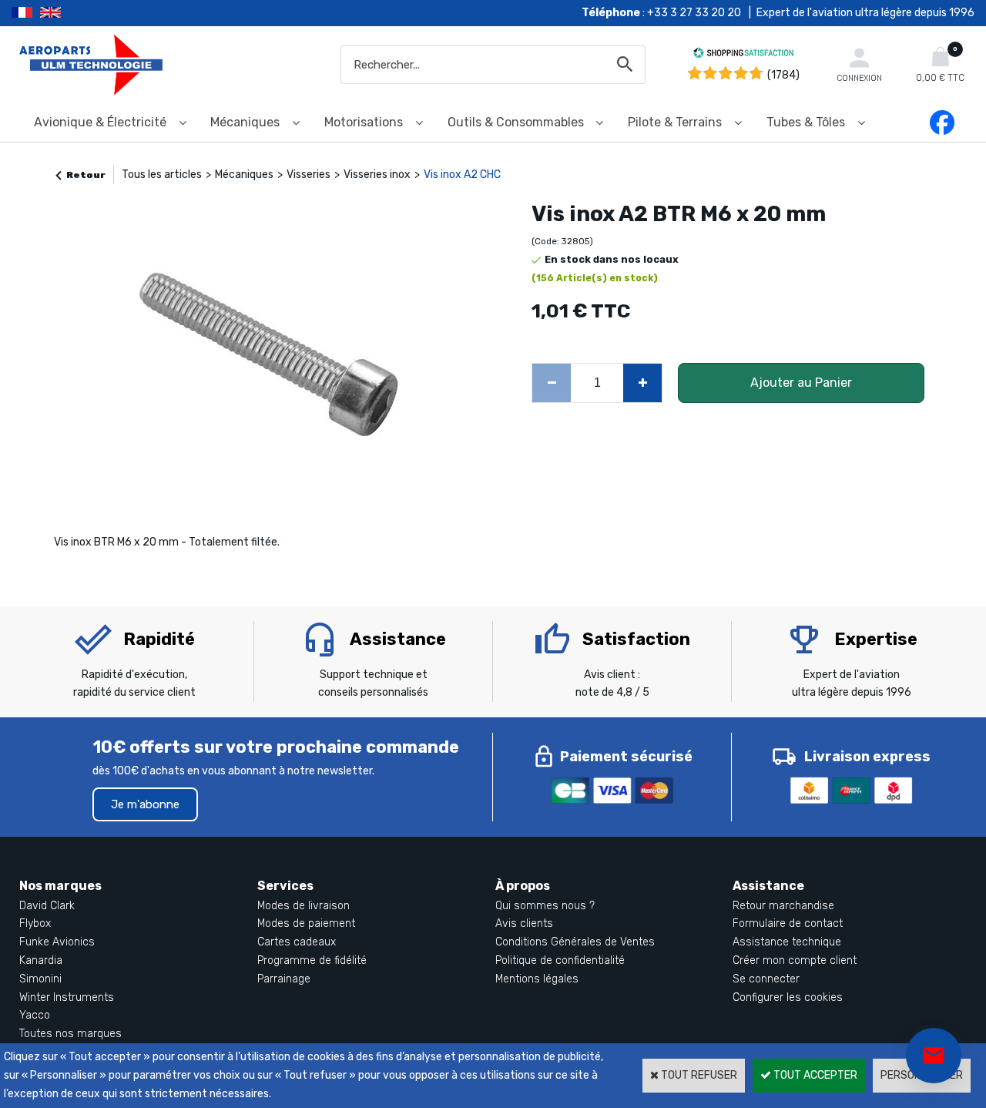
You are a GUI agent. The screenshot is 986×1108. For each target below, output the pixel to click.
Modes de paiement (306, 923)
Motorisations (363, 122)
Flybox (35, 923)
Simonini (40, 978)
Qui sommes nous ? (545, 905)
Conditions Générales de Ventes (575, 942)
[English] (69, 13)
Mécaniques (245, 122)
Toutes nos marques (70, 1033)
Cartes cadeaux (296, 942)
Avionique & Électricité (100, 122)
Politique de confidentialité (560, 960)
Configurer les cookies (788, 997)
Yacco (34, 1015)
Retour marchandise (783, 905)
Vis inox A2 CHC (462, 174)
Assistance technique (787, 942)
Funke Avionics (57, 942)
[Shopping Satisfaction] (743, 55)
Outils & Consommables (516, 122)
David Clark (47, 905)
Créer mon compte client (795, 960)
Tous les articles (162, 174)
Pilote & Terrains (675, 122)
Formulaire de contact (788, 923)
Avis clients (524, 923)
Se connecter (766, 978)
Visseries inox (377, 174)
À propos (522, 885)
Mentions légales (537, 978)
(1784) (783, 75)
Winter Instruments (66, 997)
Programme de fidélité (312, 960)
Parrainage (283, 978)
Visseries (308, 174)
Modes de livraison (303, 905)
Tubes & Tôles (805, 122)
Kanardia (40, 960)
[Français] (26, 13)
